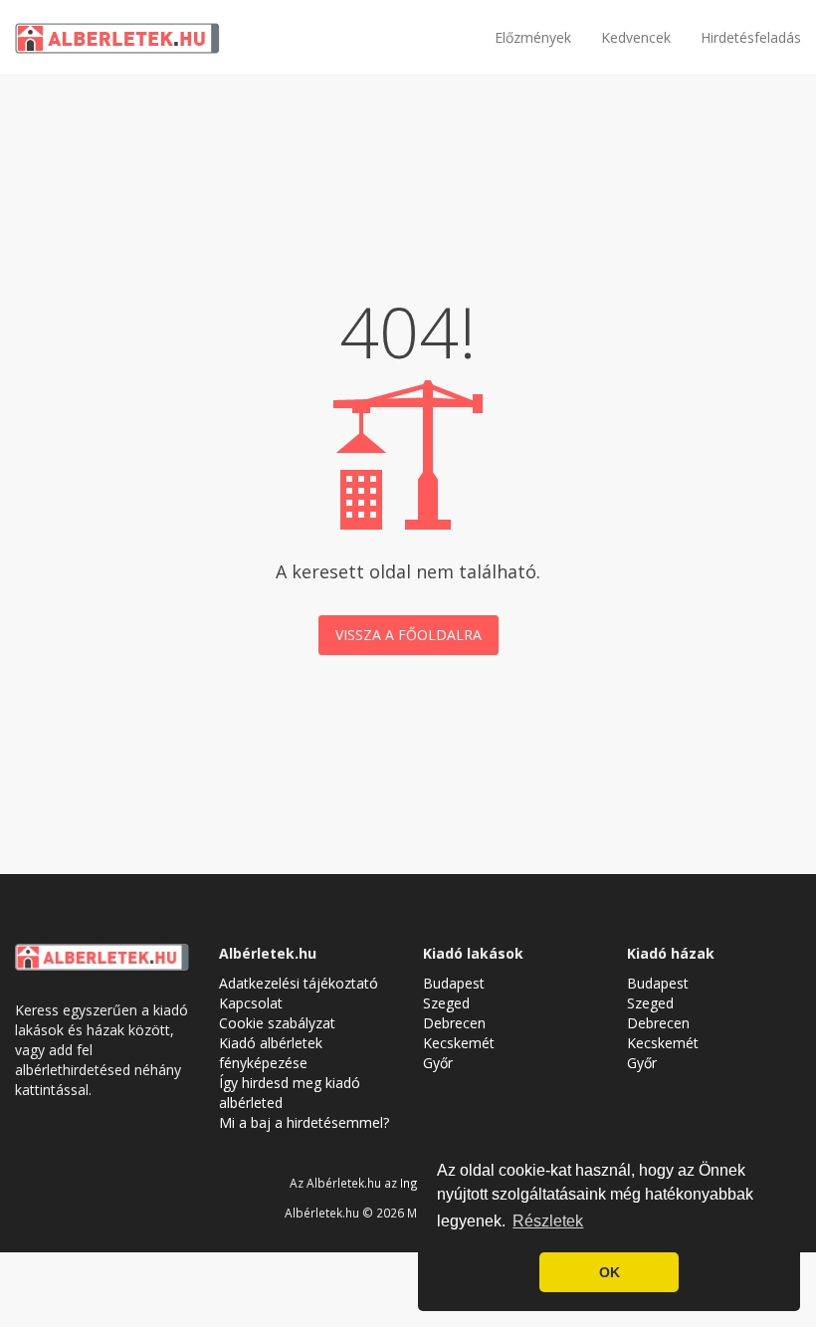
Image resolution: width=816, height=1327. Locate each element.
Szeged (446, 1003)
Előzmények (533, 37)
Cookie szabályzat (277, 1022)
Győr (438, 1062)
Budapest (454, 983)
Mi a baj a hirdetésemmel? (304, 1122)
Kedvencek (636, 37)
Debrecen (454, 1022)
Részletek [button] (547, 1221)
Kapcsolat (251, 1003)
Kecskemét (459, 1042)
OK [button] (609, 1272)
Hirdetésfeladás (751, 37)
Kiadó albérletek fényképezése (270, 1052)
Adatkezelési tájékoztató (298, 983)
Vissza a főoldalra (408, 634)
